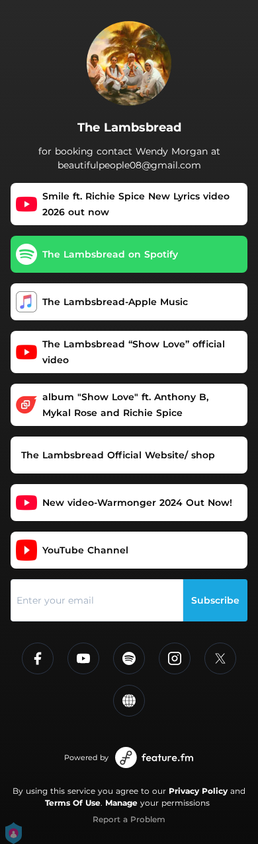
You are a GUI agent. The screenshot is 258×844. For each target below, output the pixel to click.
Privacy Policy (198, 791)
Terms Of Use (73, 803)
